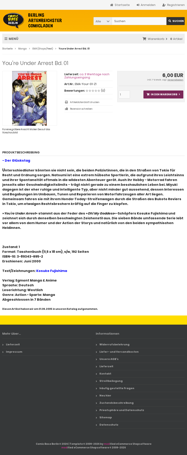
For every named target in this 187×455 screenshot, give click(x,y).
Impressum (14, 352)
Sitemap (105, 417)
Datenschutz (108, 425)
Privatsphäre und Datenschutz (121, 410)
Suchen (176, 21)
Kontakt (105, 373)
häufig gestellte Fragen (116, 388)
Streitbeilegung (111, 381)
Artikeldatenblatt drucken (84, 102)
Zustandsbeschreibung (116, 403)
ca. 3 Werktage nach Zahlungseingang (86, 75)
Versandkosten (175, 79)
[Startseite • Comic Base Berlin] (32, 20)
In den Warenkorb (163, 94)
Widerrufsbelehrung (114, 344)
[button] (103, 21)
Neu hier (105, 395)
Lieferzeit (13, 344)
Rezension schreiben (81, 109)
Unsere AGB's (109, 359)
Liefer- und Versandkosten (119, 352)
